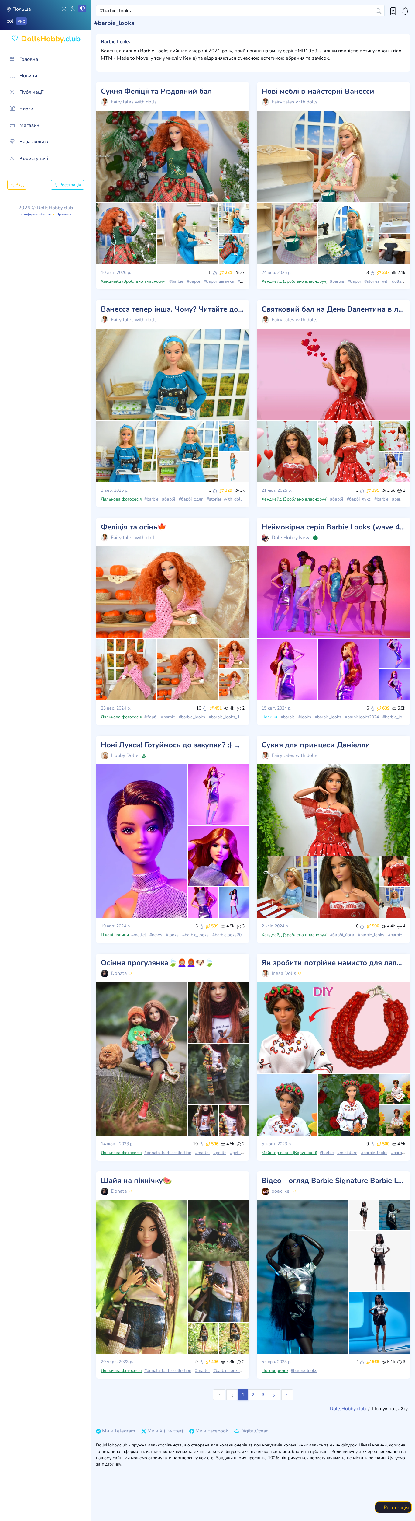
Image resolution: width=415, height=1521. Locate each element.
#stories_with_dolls (382, 281)
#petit (235, 1153)
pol (9, 21)
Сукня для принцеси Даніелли (316, 745)
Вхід (19, 185)
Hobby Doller (125, 755)
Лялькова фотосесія (121, 499)
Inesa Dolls (284, 973)
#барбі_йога (342, 935)
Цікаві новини (115, 935)
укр (21, 21)
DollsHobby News (292, 537)
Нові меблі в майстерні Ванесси (318, 91)
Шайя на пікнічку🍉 (136, 1180)
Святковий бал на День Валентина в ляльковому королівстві (333, 309)
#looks (304, 717)
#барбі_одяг (191, 499)
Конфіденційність (35, 214)
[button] (64, 8)
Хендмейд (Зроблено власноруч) (134, 281)
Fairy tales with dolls (134, 102)
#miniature (347, 1153)
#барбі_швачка (219, 281)
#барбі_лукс (359, 499)
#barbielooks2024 (362, 717)
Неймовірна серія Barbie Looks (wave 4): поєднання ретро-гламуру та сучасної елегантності (333, 527)
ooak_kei (281, 1191)
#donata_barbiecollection (167, 1153)
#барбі (193, 281)
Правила (63, 214)
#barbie (176, 281)
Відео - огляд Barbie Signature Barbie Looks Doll (333, 1180)
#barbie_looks (192, 717)
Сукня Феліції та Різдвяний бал (156, 91)
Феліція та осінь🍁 (133, 527)
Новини (269, 717)
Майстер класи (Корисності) (289, 1153)
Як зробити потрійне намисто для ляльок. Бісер (333, 962)
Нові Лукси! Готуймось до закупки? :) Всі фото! (173, 745)
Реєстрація (69, 185)
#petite (219, 1153)
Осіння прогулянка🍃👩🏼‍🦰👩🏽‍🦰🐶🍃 (157, 962)
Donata (119, 973)
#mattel (138, 935)
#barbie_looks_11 (225, 717)
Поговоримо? (275, 1370)
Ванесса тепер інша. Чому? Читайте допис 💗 (173, 309)
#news (155, 935)
